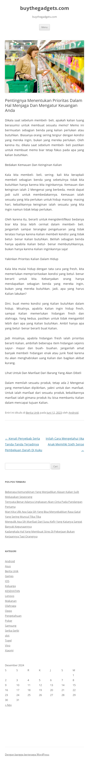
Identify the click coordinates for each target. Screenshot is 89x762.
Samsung (10, 625)
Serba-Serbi (12, 630)
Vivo (7, 645)
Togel (8, 640)
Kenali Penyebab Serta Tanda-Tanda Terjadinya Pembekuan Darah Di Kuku (23, 444)
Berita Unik (32, 412)
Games (9, 576)
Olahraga (10, 606)
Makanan (11, 601)
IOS (7, 581)
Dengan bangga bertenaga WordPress (27, 754)
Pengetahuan (13, 616)
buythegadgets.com (44, 8)
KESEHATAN (12, 591)
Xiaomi (9, 650)
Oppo (8, 611)
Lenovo (9, 596)
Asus (8, 566)
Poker (8, 620)
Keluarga (10, 586)
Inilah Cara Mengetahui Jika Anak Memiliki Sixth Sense (65, 444)
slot (7, 635)
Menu (44, 27)
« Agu (8, 705)
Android (73, 412)
